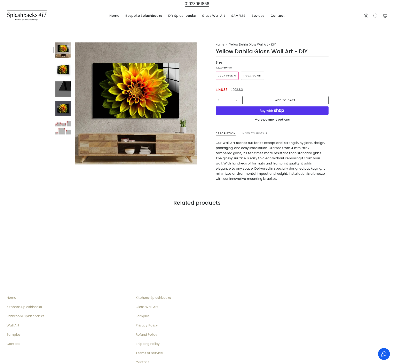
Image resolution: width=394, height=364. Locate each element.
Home (220, 44)
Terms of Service (149, 353)
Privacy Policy (147, 325)
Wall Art (13, 325)
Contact (13, 343)
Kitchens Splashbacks (24, 307)
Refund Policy (146, 334)
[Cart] (385, 15)
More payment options (272, 120)
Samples (14, 334)
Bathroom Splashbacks (25, 316)
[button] (143, 15)
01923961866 (197, 4)
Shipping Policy (148, 343)
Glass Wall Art (147, 307)
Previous (75, 103)
